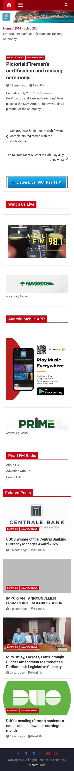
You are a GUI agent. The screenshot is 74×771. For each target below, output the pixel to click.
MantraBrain (37, 765)
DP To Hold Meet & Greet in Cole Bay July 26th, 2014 (35, 157)
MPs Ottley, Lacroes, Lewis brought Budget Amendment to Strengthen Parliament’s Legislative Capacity (35, 662)
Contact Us (14, 477)
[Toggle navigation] (20, 4)
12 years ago (18, 85)
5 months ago (19, 550)
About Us (12, 465)
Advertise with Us (18, 471)
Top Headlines (35, 57)
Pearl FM (38, 85)
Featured (12, 529)
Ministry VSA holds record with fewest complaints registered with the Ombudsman (36, 136)
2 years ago (17, 672)
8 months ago (19, 608)
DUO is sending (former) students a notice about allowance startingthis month (35, 726)
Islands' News (15, 57)
